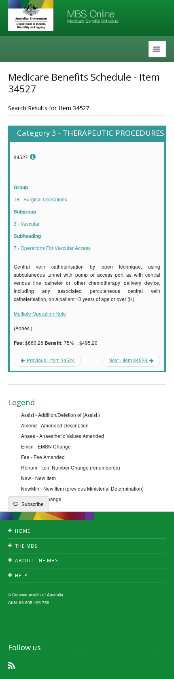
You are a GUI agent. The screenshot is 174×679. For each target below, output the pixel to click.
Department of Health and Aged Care (31, 16)
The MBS (26, 545)
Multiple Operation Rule (40, 313)
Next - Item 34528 (128, 360)
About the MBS (36, 560)
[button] (158, 667)
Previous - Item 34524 (50, 360)
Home (22, 530)
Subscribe (32, 503)
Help (21, 575)
